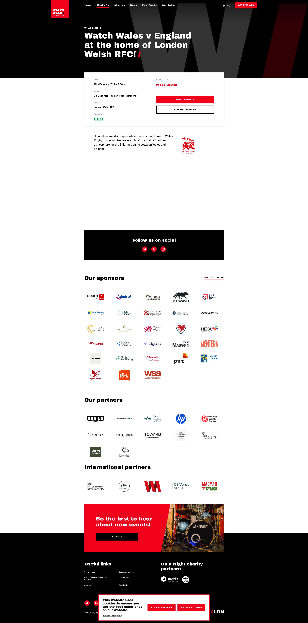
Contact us (89, 585)
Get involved (89, 572)
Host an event (125, 577)
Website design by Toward (94, 612)
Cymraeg (226, 5)
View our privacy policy (112, 615)
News (133, 5)
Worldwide (168, 5)
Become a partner (126, 572)
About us (119, 5)
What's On (103, 5)
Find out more (214, 278)
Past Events (149, 5)
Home (87, 5)
